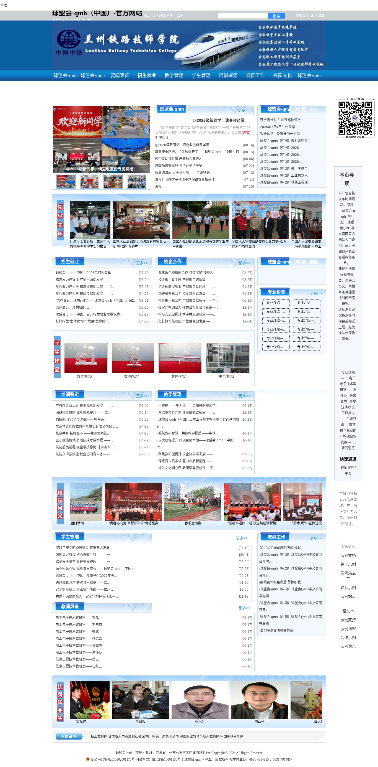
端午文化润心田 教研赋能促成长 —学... (187, 468)
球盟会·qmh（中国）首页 (65, 86)
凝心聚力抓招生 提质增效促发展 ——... (84, 294)
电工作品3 (226, 377)
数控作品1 (179, 377)
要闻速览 (119, 75)
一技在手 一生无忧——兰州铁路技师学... (188, 406)
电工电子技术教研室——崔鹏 (77, 632)
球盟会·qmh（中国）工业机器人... (285, 175)
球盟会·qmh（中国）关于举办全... (285, 169)
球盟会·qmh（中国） (309, 81)
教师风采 (70, 606)
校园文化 (282, 75)
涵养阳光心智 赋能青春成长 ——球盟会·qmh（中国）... (96, 569)
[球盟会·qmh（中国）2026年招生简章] (86, 220)
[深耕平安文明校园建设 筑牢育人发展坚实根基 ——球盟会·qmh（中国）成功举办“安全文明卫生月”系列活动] (188, 502)
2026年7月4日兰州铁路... (278, 127)
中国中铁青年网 (232, 736)
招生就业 (147, 75)
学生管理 (201, 75)
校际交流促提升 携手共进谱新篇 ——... (187, 314)
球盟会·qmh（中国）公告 (293, 109)
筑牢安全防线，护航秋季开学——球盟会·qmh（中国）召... (198, 152)
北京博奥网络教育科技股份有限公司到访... (87, 426)
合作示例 (348, 637)
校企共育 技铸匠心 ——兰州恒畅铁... (83, 433)
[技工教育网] (85, 700)
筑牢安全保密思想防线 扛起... (281, 548)
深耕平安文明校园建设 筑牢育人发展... (84, 548)
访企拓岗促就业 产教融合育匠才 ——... (187, 287)
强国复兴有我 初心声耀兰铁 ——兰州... (84, 555)
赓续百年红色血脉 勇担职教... (281, 582)
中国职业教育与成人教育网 (199, 736)
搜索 (276, 16)
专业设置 (276, 292)
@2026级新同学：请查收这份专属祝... (183, 145)
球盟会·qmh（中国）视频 (293, 262)
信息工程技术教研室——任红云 (79, 666)
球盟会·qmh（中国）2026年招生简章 (83, 273)
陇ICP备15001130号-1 (167, 759)
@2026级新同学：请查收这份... (220, 120)
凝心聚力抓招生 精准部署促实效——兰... (85, 287)
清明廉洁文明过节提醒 (276, 631)
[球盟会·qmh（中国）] (128, 502)
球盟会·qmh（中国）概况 (93, 86)
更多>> (244, 110)
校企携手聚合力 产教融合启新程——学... (188, 301)
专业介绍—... (276, 303)
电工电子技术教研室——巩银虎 (79, 645)
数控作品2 (131, 377)
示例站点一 (348, 599)
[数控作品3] (86, 373)
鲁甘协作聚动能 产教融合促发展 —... (185, 321)
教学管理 (174, 75)
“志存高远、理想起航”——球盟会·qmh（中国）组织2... (96, 301)
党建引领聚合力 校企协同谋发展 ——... (187, 294)
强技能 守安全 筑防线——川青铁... (81, 419)
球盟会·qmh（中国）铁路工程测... (285, 182)
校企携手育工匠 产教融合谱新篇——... (186, 280)
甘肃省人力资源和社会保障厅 (129, 736)
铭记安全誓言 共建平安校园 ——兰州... (84, 562)
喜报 (158, 187)
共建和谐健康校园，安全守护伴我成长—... (87, 596)
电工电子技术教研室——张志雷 (79, 639)
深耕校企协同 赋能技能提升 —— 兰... (83, 413)
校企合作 (173, 261)
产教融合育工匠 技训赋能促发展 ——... (84, 406)
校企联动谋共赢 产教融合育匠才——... (183, 159)
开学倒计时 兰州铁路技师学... (281, 120)
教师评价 (347, 468)
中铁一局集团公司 (165, 736)
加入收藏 (317, 15)
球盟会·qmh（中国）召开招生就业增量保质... (89, 314)
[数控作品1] (180, 373)
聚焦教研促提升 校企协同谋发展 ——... (187, 454)
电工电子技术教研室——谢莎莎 (79, 652)
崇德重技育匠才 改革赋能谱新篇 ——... (187, 413)
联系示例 (348, 587)
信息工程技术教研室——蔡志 (77, 659)
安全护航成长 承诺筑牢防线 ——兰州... (84, 589)
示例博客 (348, 628)
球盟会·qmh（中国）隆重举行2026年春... (86, 576)
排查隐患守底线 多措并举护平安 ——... (183, 166)
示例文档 (348, 555)
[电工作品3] (228, 373)
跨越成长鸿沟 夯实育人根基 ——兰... (83, 583)
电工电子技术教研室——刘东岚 (79, 625)
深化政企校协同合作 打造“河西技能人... (187, 273)
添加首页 (302, 15)
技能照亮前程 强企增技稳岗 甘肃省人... (84, 447)
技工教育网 (99, 736)
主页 (348, 474)
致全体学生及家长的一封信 (280, 134)
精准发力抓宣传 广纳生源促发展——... (84, 280)
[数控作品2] (133, 373)
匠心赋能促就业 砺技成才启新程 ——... (84, 440)
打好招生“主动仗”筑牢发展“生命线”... (82, 321)
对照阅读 (162, 138)
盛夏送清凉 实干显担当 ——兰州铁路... (183, 173)
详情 (246, 133)
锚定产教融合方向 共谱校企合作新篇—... (188, 307)
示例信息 (348, 646)
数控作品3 (84, 377)
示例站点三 (348, 576)
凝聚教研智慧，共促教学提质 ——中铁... (188, 433)
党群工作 (255, 75)
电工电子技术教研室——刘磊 (77, 618)
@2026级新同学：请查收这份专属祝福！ (101, 169)
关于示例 (348, 564)
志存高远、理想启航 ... (72, 307)
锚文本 (348, 611)
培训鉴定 (228, 75)
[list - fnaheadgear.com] (57, 356)
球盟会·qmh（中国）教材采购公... (285, 141)
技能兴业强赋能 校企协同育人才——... (84, 454)
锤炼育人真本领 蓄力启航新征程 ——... (187, 461)
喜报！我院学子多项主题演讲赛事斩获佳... (186, 180)
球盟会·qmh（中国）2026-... (281, 148)
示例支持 (348, 620)
